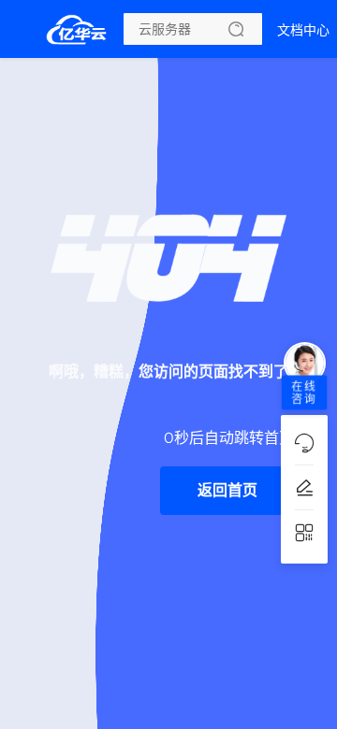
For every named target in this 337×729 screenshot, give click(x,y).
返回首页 (227, 490)
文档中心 (303, 29)
